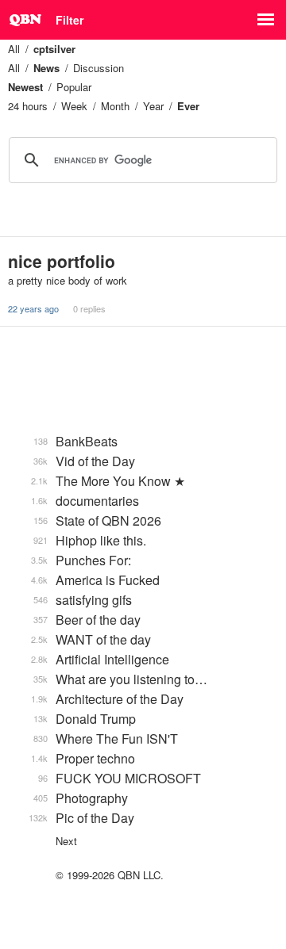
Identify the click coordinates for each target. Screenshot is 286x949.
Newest (25, 86)
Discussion (98, 67)
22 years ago (33, 308)
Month (115, 105)
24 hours (28, 105)
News (46, 67)
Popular (73, 86)
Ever (188, 105)
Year (153, 105)
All (14, 48)
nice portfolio (61, 261)
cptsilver (54, 48)
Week (74, 105)
